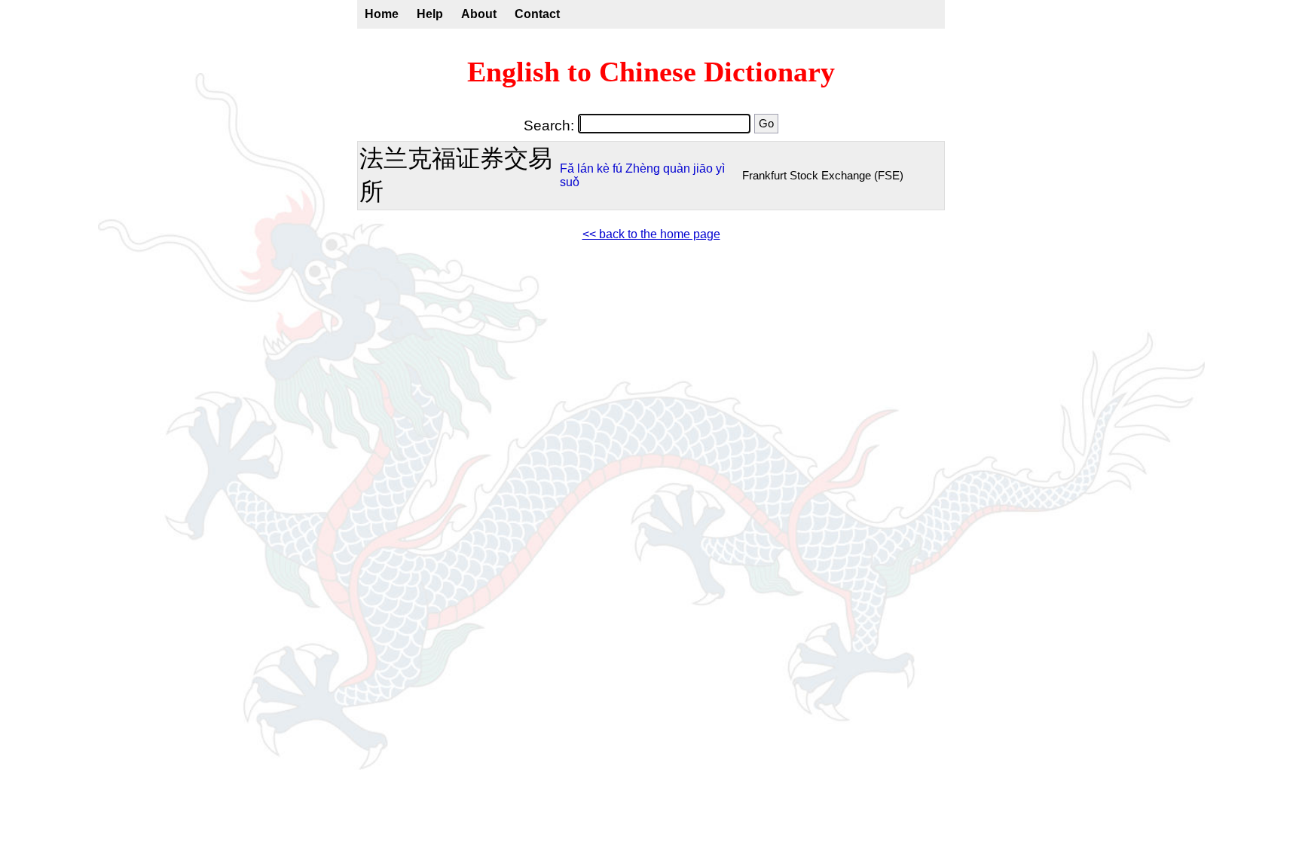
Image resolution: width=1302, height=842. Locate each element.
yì (720, 168)
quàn (676, 168)
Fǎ (567, 168)
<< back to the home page (651, 234)
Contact (537, 14)
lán (585, 168)
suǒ (569, 182)
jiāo (703, 168)
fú (617, 168)
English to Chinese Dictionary (651, 71)
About (479, 14)
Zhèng (642, 168)
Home (382, 14)
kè (603, 168)
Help (430, 14)
